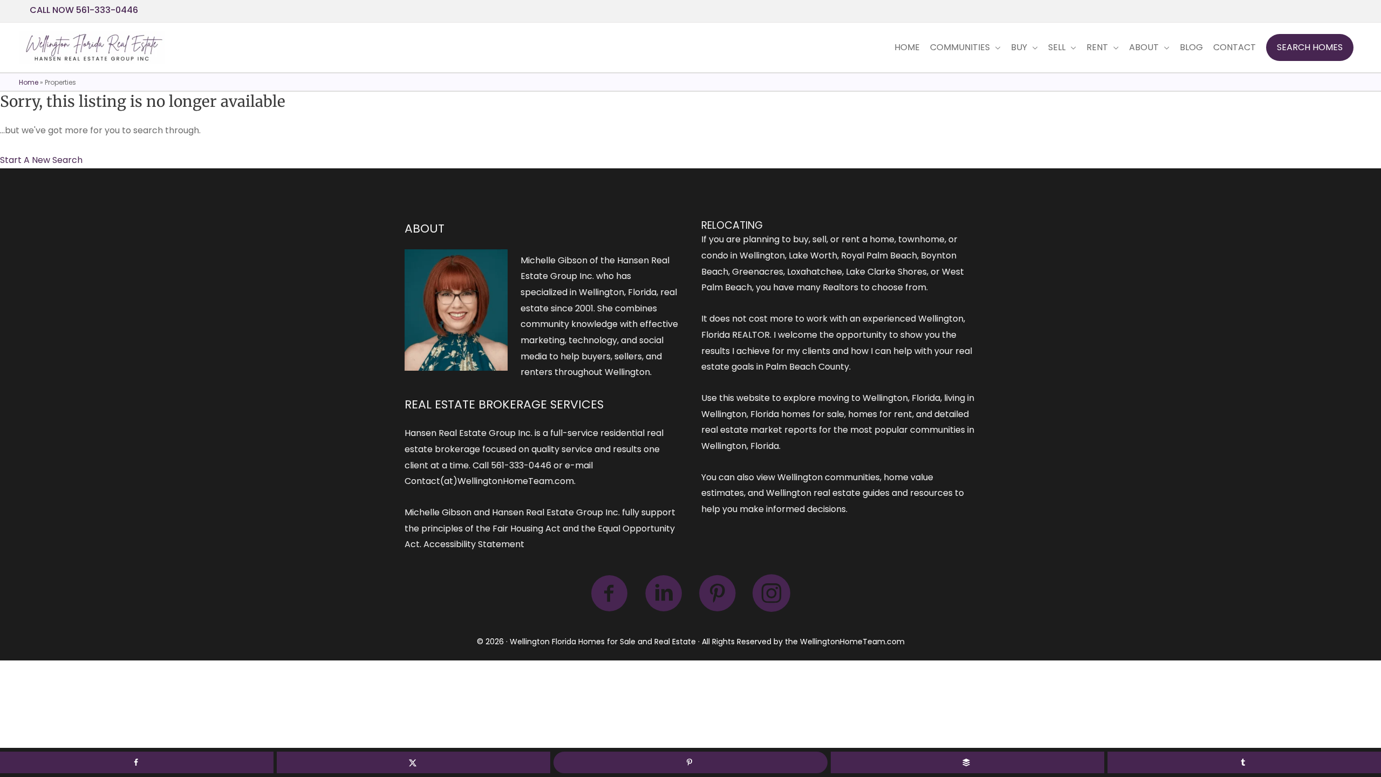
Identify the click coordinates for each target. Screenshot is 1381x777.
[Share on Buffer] (967, 762)
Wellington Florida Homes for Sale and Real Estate (603, 641)
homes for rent (880, 414)
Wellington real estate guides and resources (859, 493)
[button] (1309, 47)
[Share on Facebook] (137, 762)
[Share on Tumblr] (1244, 762)
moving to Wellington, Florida (879, 398)
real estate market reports (759, 430)
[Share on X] (413, 762)
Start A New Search (41, 160)
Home (28, 82)
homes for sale (812, 414)
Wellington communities (828, 477)
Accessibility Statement (473, 544)
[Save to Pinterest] (690, 762)
